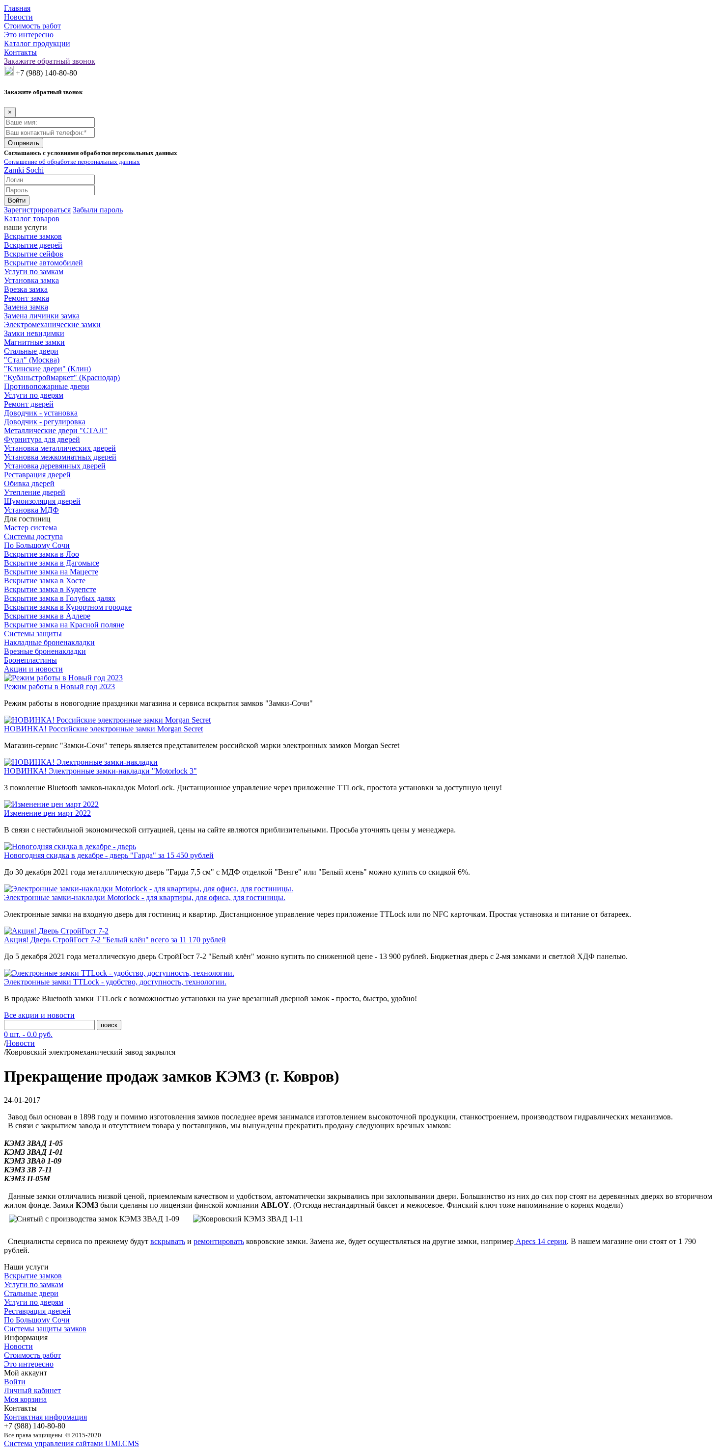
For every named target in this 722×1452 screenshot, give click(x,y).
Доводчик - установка (41, 413)
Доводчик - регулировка (44, 421)
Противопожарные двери (46, 386)
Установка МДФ (31, 510)
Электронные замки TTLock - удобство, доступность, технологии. (115, 982)
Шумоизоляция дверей (42, 501)
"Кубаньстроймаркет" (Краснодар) (62, 377)
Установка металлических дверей (60, 448)
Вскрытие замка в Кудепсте (50, 589)
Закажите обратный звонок (49, 61)
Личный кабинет (32, 1390)
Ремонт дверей (29, 404)
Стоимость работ (32, 26)
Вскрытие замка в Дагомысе (51, 563)
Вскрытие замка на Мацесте (51, 572)
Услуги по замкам (33, 271)
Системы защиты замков (45, 1328)
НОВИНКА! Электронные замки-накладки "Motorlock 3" (100, 771)
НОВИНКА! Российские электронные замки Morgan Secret (103, 729)
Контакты (20, 52)
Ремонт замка (26, 298)
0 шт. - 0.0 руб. (28, 1034)
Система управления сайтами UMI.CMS (71, 1443)
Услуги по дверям (33, 395)
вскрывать (167, 1241)
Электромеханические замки (52, 324)
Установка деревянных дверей (55, 466)
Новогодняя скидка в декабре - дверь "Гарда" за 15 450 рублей (109, 855)
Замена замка (26, 307)
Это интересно (29, 34)
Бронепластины (30, 660)
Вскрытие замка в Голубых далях (59, 598)
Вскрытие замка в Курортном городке (68, 607)
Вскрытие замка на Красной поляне (64, 625)
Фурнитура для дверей (42, 439)
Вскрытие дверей (33, 245)
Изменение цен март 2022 (47, 813)
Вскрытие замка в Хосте (44, 580)
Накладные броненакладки (49, 642)
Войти (15, 1381)
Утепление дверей (34, 492)
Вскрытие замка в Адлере (47, 616)
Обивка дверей (29, 483)
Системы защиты (33, 633)
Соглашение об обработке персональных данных (72, 161)
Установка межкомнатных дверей (60, 457)
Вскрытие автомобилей (43, 263)
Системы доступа (33, 536)
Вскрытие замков (33, 236)
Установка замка (31, 280)
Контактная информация (45, 1417)
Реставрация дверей (37, 474)
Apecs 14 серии (540, 1241)
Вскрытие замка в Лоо (41, 554)
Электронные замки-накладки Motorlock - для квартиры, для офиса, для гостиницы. (144, 897)
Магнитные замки (34, 342)
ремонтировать (219, 1241)
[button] (37, 210)
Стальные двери (31, 351)
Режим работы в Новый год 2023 (59, 686)
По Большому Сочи (37, 545)
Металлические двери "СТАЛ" (56, 430)
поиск (109, 1025)
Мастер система (30, 527)
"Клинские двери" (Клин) (47, 368)
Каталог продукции (37, 43)
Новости (18, 17)
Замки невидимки (34, 333)
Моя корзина (25, 1399)
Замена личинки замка (42, 315)
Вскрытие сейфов (33, 254)
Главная (17, 8)
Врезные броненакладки (45, 651)
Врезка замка (26, 289)
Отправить (23, 143)
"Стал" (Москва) (31, 360)
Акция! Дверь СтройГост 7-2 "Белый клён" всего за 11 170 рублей (115, 939)
